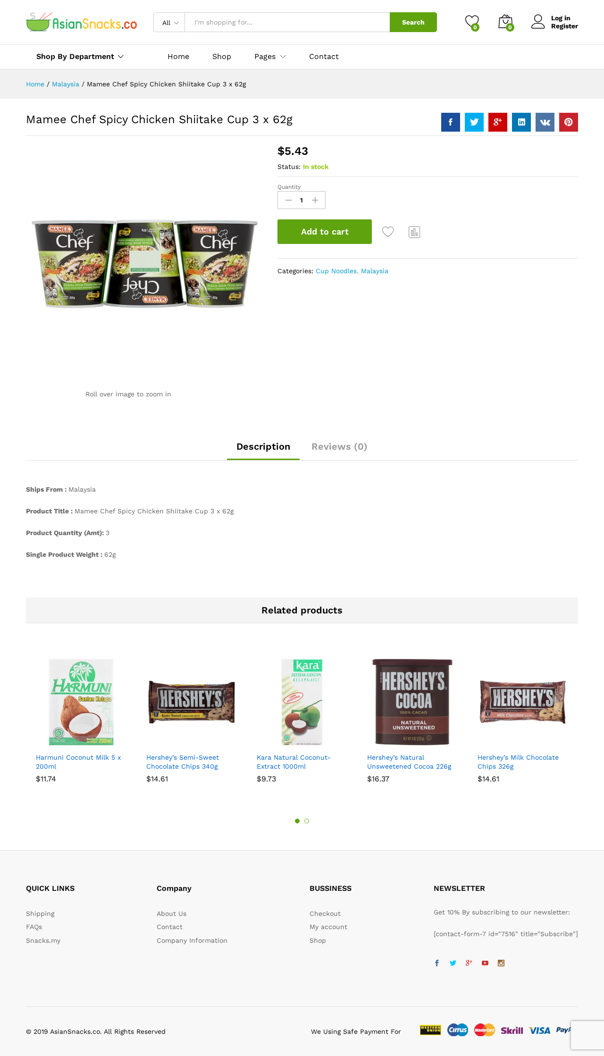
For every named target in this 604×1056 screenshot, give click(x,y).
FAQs (34, 926)
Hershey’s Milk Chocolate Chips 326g (518, 762)
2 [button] (306, 821)
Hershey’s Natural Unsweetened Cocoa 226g (409, 762)
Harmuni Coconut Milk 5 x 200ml (78, 762)
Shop (221, 56)
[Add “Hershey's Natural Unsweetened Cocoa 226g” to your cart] (380, 742)
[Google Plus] (469, 963)
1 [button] (297, 821)
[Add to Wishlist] (389, 232)
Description (263, 446)
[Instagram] (501, 963)
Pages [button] (265, 56)
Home (178, 56)
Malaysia (374, 271)
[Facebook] (437, 963)
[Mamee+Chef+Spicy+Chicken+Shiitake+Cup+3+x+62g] (474, 122)
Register (564, 26)
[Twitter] (453, 963)
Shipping (40, 913)
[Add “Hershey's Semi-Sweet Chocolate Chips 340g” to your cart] (159, 742)
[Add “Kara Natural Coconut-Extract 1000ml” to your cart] (269, 742)
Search (413, 22)
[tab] (263, 451)
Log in (560, 18)
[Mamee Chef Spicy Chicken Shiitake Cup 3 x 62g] (450, 122)
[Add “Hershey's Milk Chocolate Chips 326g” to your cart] (490, 742)
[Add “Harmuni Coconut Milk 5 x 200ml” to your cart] (49, 742)
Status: (289, 166)
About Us (171, 913)
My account (328, 926)
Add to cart (325, 231)
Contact (324, 56)
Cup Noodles (336, 271)
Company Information (192, 940)
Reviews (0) (339, 446)
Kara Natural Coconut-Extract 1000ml (294, 762)
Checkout (325, 913)
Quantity (289, 187)
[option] (81, 719)
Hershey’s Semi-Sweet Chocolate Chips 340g (182, 762)
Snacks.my (43, 940)
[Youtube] (485, 963)
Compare (415, 232)
